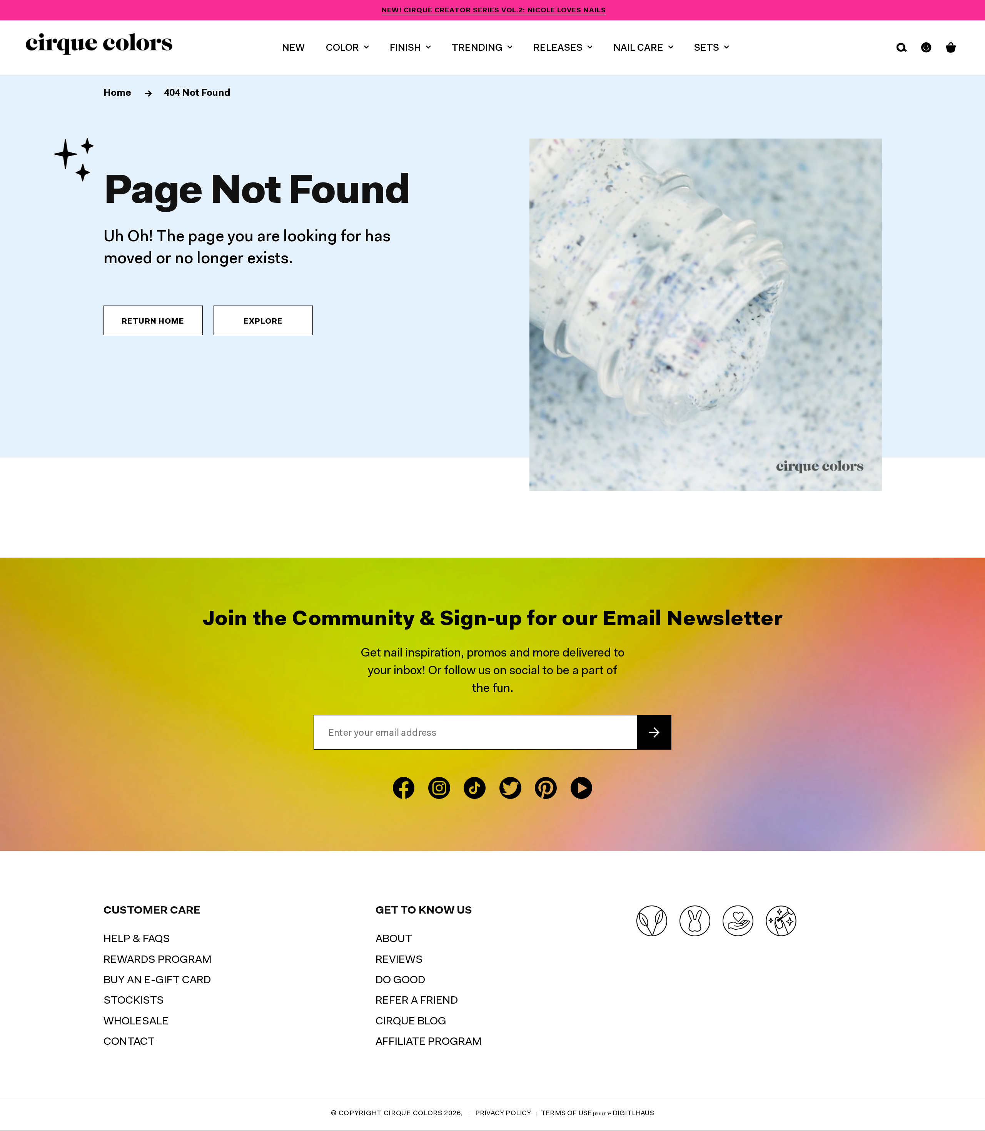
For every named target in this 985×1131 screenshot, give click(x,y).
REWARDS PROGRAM (158, 960)
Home (118, 93)
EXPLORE (263, 322)
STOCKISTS (134, 1001)
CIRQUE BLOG (411, 1021)
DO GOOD (400, 980)
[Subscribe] (654, 732)
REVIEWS (399, 960)
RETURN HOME (153, 322)
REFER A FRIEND (417, 1001)
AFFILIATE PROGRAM (429, 1042)
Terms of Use (566, 1113)
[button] (347, 47)
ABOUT (394, 939)
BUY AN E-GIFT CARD (157, 980)
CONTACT (129, 1042)
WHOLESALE (136, 1021)
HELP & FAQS (137, 939)
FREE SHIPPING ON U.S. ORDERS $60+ (493, 10)
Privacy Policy (503, 1113)
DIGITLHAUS (633, 1113)
